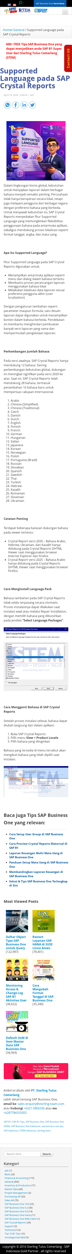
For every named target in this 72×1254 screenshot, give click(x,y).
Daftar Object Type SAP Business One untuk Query (16, 942)
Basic (7, 1174)
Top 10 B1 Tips (12, 1233)
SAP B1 (7, 1121)
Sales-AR (9, 1200)
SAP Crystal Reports (15, 1222)
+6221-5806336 (34, 1108)
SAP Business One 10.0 (17, 1204)
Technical (10, 1230)
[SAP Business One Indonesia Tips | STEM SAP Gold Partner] (11, 10)
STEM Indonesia (27, 1130)
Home (7, 30)
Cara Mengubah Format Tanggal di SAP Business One (43, 992)
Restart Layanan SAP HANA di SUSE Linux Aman (42, 942)
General (18, 30)
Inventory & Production (18, 1185)
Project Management (16, 1192)
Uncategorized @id (15, 1237)
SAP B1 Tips (18, 1121)
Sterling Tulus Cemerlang (44, 1247)
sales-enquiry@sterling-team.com (41, 1104)
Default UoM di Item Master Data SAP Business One (17, 1043)
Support (9, 1226)
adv (7, 1170)
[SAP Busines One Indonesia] (36, 1071)
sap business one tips (52, 1126)
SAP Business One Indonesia (25, 1126)
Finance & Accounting (16, 1178)
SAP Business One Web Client (21, 1218)
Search (47, 1154)
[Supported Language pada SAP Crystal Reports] (36, 150)
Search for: (20, 3)
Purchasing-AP (12, 1196)
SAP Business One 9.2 (16, 1207)
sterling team (44, 1130)
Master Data (11, 1189)
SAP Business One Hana (18, 1215)
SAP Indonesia (11, 1130)
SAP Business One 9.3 (16, 1211)
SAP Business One (34, 1121)
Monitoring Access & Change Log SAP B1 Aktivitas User (16, 992)
